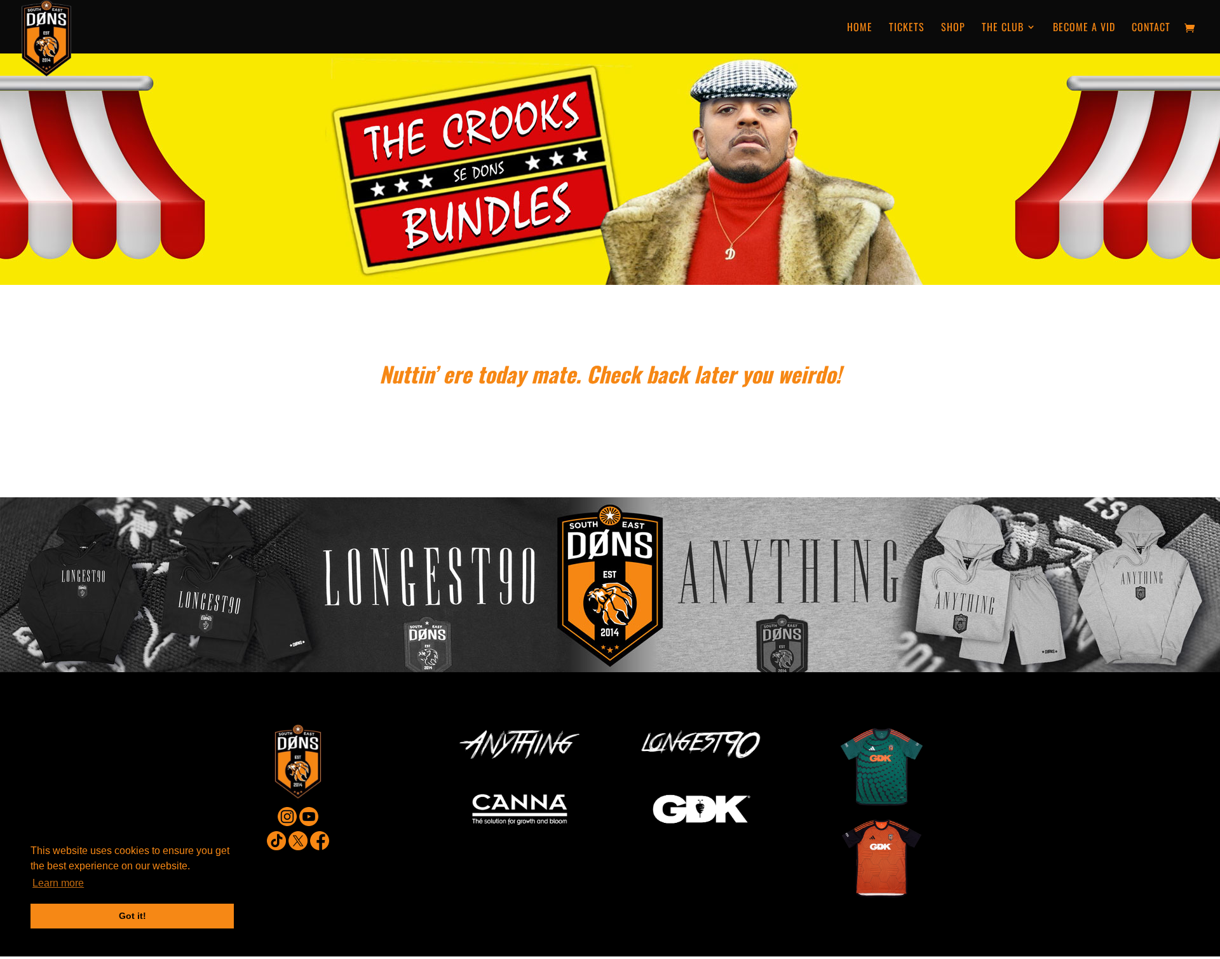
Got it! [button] (132, 916)
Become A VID (1084, 28)
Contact (1151, 28)
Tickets (907, 28)
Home (859, 28)
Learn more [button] (58, 883)
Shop (953, 28)
